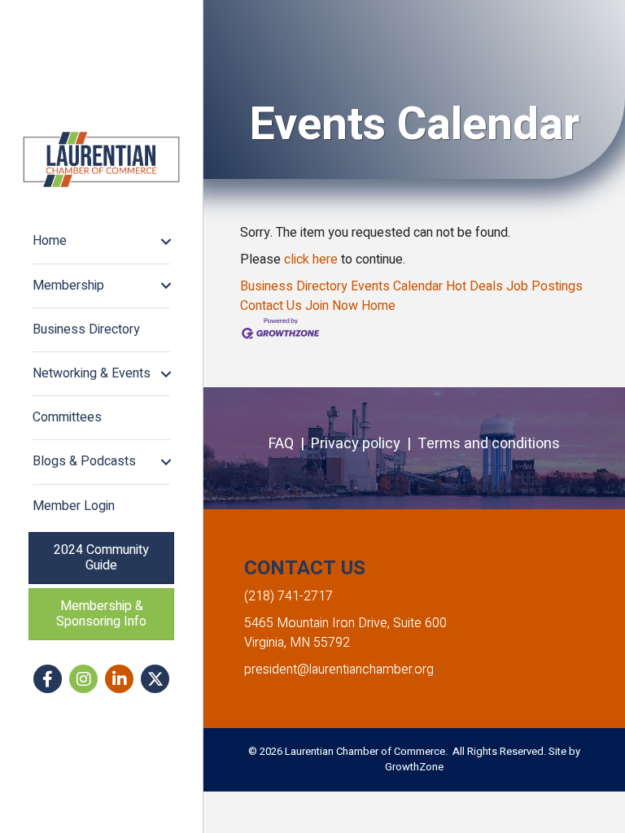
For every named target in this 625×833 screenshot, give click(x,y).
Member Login (74, 506)
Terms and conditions (488, 444)
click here (311, 259)
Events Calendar (397, 286)
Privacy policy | (364, 444)
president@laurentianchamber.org (339, 669)
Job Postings (544, 286)
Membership (68, 285)
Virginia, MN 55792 (297, 642)
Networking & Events (92, 373)
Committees (67, 417)
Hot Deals (474, 286)
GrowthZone (414, 766)
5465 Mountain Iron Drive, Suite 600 (345, 623)
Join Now (331, 306)
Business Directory (86, 329)
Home (50, 241)
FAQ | (290, 444)
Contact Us (271, 306)
